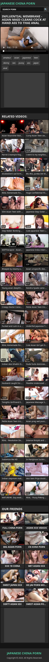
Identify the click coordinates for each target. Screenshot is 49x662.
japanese (26, 57)
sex (13, 63)
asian (16, 57)
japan (36, 63)
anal (5, 68)
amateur (7, 57)
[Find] (46, 9)
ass (28, 63)
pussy (21, 63)
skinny (6, 63)
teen (36, 57)
